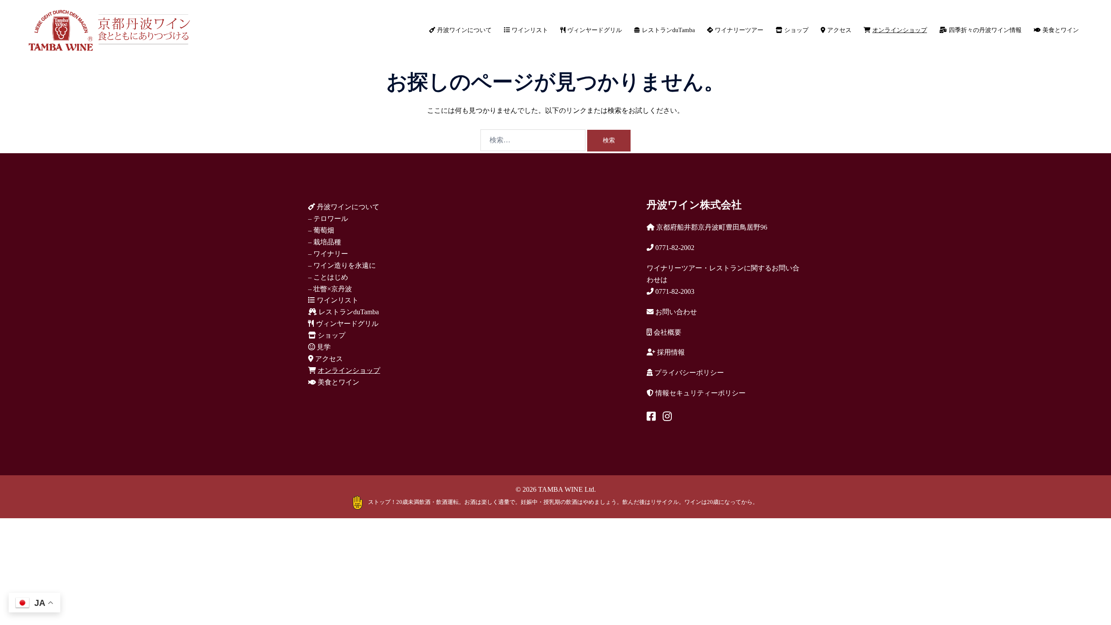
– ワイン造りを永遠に (342, 265)
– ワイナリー (328, 253)
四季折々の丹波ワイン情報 (984, 30)
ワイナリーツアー (738, 30)
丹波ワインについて (463, 30)
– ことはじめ (328, 277)
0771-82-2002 (674, 247)
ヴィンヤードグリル (593, 30)
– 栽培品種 (324, 242)
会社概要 (666, 332)
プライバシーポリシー (688, 372)
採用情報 (670, 352)
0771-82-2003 (674, 291)
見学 (323, 347)
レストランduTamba (667, 30)
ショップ (795, 30)
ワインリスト (529, 30)
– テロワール (328, 218)
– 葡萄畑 (321, 230)
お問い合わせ (675, 312)
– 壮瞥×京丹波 (330, 289)
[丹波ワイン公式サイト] (109, 29)
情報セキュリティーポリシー (700, 393)
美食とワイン (1060, 30)
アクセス (838, 30)
